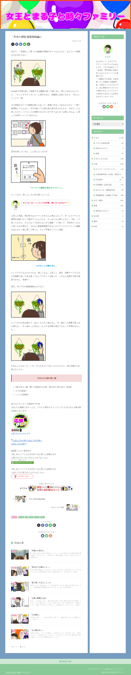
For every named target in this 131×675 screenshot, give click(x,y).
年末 (43, 517)
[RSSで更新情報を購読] (50, 535)
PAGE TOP (66, 661)
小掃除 (37, 517)
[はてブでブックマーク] (20, 44)
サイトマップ (120, 669)
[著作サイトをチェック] (42, 535)
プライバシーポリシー (95, 669)
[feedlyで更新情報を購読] (46, 535)
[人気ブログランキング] (20, 422)
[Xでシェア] (12, 44)
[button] (28, 44)
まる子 (15, 517)
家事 (31, 517)
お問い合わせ (109, 669)
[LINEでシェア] (24, 44)
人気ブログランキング (19, 433)
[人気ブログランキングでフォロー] (22, 461)
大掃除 (22, 517)
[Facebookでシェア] (16, 44)
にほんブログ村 (18, 444)
